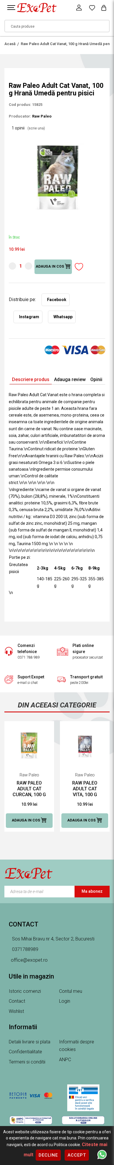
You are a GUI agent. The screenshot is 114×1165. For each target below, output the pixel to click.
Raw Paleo (41, 116)
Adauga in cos (50, 267)
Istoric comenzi (25, 991)
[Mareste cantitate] (28, 266)
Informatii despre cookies (76, 1045)
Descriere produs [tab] (30, 379)
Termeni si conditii (27, 1062)
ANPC (65, 1059)
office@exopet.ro (29, 960)
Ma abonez (92, 891)
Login (64, 1001)
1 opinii (28, 128)
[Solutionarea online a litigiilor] (83, 1120)
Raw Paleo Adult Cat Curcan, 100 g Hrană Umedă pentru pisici (29, 789)
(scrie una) (36, 128)
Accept (77, 1155)
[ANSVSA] (83, 1097)
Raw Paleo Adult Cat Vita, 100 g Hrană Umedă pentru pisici (84, 789)
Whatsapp (62, 316)
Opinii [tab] (96, 379)
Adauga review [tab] (70, 379)
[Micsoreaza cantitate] (12, 266)
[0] (92, 7)
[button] (100, 136)
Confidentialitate (25, 1051)
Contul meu (70, 991)
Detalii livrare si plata (29, 1042)
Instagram (29, 316)
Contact (17, 1001)
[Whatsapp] (102, 1154)
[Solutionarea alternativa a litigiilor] (31, 1120)
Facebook (56, 299)
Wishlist (16, 1011)
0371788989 (24, 949)
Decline (48, 1155)
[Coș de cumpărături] (104, 8)
